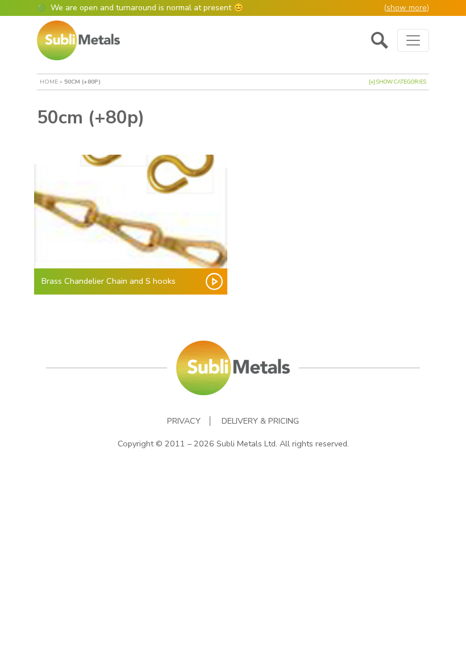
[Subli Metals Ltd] (78, 40)
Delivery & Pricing (260, 421)
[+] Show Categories (397, 81)
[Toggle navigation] (413, 40)
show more (406, 7)
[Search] (379, 40)
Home (49, 81)
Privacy (184, 421)
